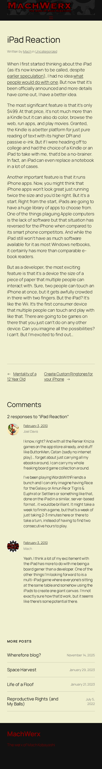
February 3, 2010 (35, 425)
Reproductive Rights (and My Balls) (32, 701)
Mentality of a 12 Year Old (22, 376)
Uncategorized (46, 51)
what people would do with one (45, 79)
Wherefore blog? (24, 655)
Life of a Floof (20, 684)
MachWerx (23, 733)
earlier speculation (25, 76)
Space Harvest (21, 669)
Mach (27, 51)
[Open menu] (51, 18)
